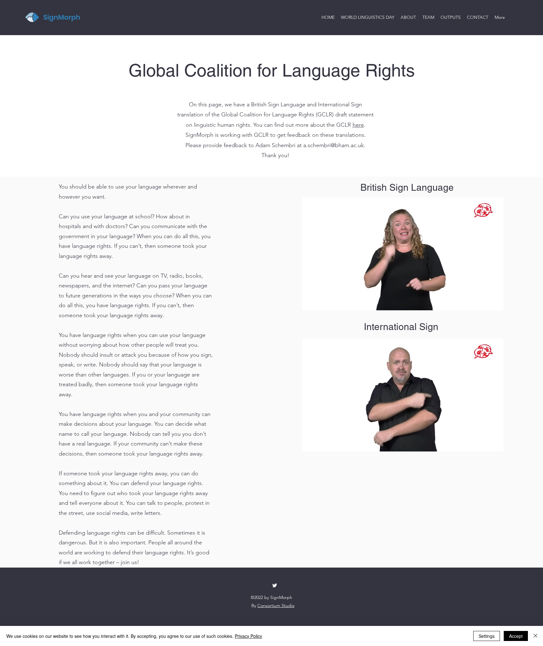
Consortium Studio (275, 605)
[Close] (535, 636)
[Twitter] (275, 585)
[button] (495, 303)
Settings (487, 636)
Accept (516, 636)
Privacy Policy (248, 636)
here (358, 124)
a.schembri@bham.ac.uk (333, 145)
